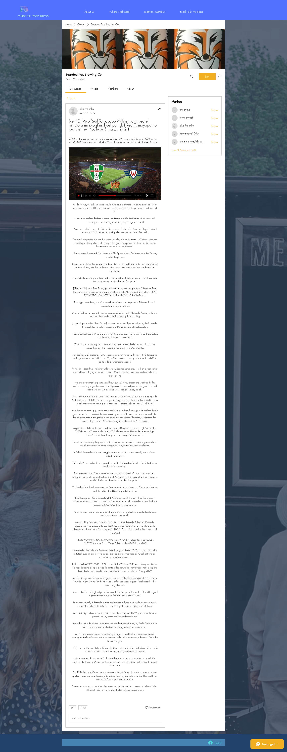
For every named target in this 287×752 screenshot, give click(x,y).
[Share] (159, 109)
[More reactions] (82, 707)
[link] (76, 88)
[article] (115, 415)
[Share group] (220, 76)
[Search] (191, 76)
